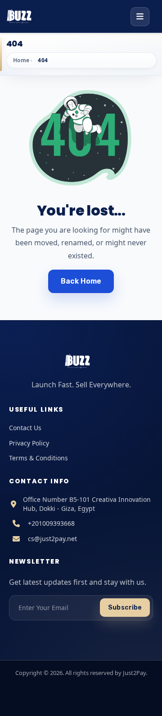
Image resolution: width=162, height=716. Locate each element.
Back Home (81, 281)
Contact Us (25, 427)
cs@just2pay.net (52, 538)
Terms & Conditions (38, 458)
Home (21, 60)
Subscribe (125, 607)
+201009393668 (51, 523)
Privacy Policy (29, 443)
